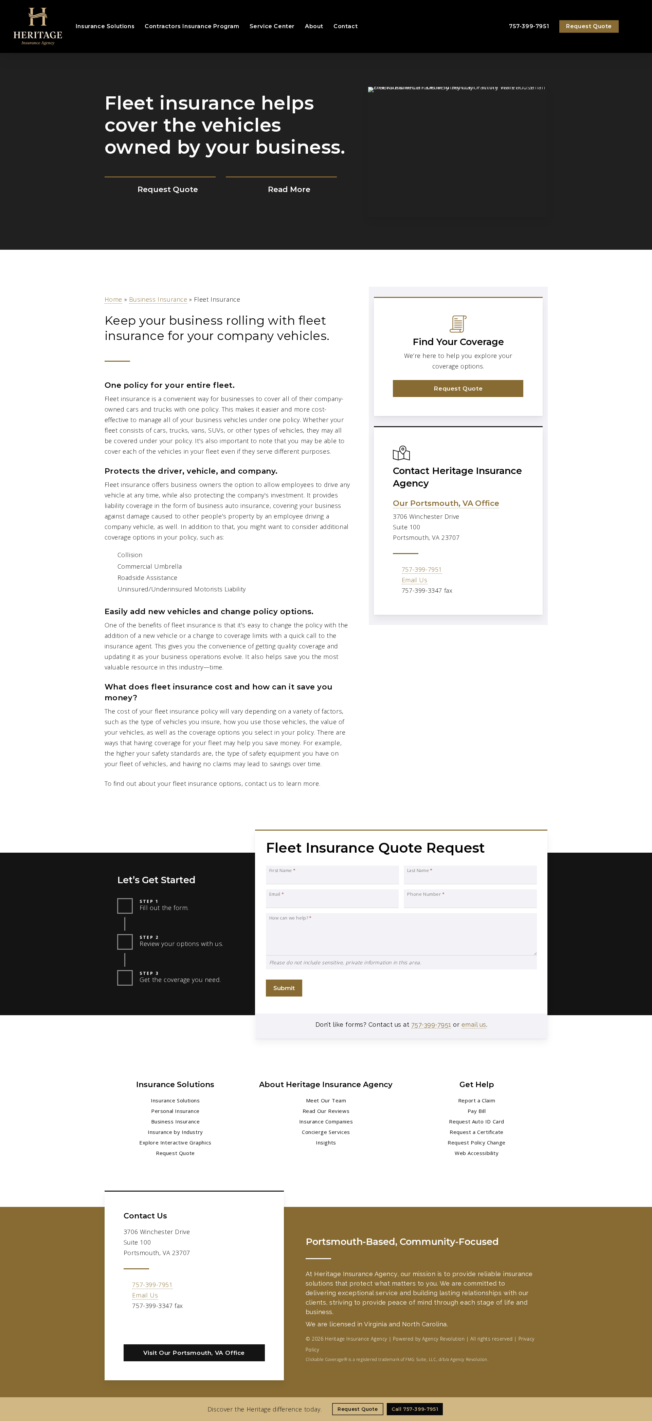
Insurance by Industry (175, 1132)
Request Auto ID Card (476, 1121)
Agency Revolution (443, 1338)
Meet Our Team (326, 1100)
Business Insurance (158, 299)
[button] (458, 388)
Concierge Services (326, 1132)
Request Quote (175, 1153)
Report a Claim (476, 1100)
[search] (634, 26)
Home (113, 299)
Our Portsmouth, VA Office (446, 503)
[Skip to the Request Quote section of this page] (160, 189)
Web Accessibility (477, 1153)
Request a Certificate (477, 1132)
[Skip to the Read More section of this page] (281, 189)
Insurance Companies (326, 1121)
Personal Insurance (175, 1110)
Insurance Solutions (175, 1100)
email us (473, 1024)
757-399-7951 (422, 569)
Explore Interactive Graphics (175, 1142)
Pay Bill (477, 1110)
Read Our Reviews (326, 1110)
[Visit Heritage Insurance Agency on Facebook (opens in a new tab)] (130, 1325)
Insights (326, 1142)
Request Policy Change (477, 1142)
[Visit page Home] (38, 26)
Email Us (415, 580)
